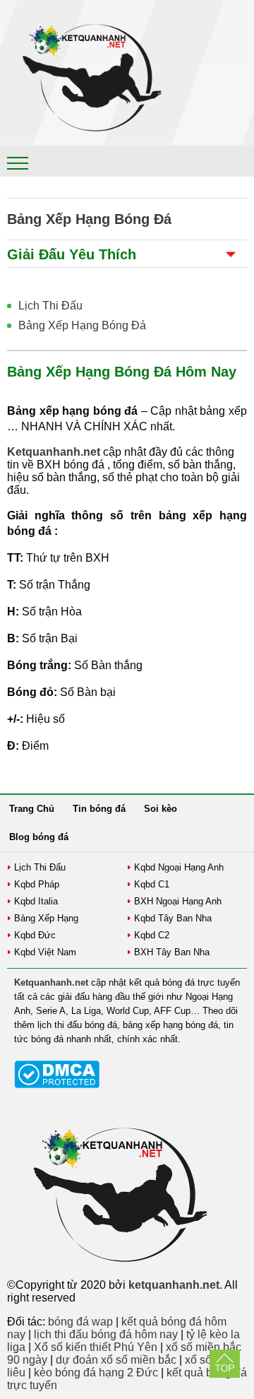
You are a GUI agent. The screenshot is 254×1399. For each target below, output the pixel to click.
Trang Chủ (31, 808)
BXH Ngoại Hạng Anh (178, 901)
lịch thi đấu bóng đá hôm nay (106, 1334)
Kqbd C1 (151, 884)
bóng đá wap (80, 1322)
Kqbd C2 (151, 935)
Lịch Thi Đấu (50, 306)
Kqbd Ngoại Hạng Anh (179, 867)
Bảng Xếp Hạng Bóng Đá (82, 325)
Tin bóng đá (99, 808)
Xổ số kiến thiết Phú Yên (95, 1347)
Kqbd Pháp (36, 884)
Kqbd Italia (36, 901)
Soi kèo (160, 808)
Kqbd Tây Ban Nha (173, 918)
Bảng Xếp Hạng (46, 918)
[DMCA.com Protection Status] (56, 1085)
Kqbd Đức (35, 935)
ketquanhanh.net (173, 1285)
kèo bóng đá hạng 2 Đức (96, 1372)
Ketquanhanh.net (51, 982)
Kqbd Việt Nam (45, 952)
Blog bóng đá (38, 837)
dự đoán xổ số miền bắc (116, 1360)
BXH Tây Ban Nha (172, 952)
